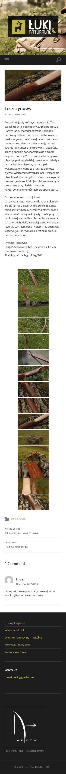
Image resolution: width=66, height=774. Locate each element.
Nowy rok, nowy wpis (17, 644)
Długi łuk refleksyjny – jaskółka (23, 637)
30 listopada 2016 (16, 114)
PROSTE (21, 518)
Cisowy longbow (15, 623)
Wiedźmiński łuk (15, 630)
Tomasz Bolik (33, 766)
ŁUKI (13, 518)
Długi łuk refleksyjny (16, 545)
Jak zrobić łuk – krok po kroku (22, 531)
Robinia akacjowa (15, 652)
